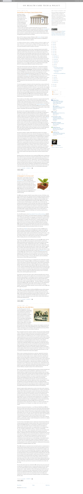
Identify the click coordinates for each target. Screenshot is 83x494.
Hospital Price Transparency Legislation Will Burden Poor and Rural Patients (58, 118)
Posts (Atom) (24, 487)
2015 (54, 49)
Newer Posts (19, 485)
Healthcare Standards (57, 122)
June (55, 66)
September (56, 61)
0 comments (28, 299)
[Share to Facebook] (21, 169)
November (56, 57)
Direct (47, 117)
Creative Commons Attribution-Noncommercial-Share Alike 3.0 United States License (58, 33)
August (55, 62)
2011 (54, 84)
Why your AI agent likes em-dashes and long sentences (58, 124)
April (55, 77)
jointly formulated (46, 29)
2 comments (28, 478)
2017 (54, 46)
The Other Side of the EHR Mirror (25, 307)
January (55, 82)
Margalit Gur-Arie (57, 145)
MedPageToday (56, 100)
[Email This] (17, 169)
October (55, 59)
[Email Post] (32, 299)
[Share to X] (20, 169)
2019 (54, 42)
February (55, 80)
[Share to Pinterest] (22, 169)
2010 (54, 86)
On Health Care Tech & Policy (41, 5)
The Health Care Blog (57, 116)
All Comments (55, 94)
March (55, 78)
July (55, 64)
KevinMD (54, 111)
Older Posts (48, 485)
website (23, 289)
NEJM (26, 228)
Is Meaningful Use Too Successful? (25, 176)
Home (33, 485)
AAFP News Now (56, 132)
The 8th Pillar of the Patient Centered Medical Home (29, 12)
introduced (39, 37)
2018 (54, 44)
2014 (54, 51)
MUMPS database (43, 250)
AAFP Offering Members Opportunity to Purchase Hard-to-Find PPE (59, 134)
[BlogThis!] (19, 169)
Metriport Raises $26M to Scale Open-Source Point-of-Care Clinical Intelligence (59, 108)
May (55, 75)
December (56, 56)
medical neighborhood (41, 104)
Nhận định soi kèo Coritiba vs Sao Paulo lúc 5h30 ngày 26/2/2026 (58, 129)
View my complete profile (57, 147)
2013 (54, 52)
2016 (54, 47)
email (52, 19)
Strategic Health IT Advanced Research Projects (37, 214)
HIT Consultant (56, 106)
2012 (54, 54)
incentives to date (20, 180)
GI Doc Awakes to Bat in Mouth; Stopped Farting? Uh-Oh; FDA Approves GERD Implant (58, 102)
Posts (54, 92)
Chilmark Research (56, 127)
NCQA (27, 74)
